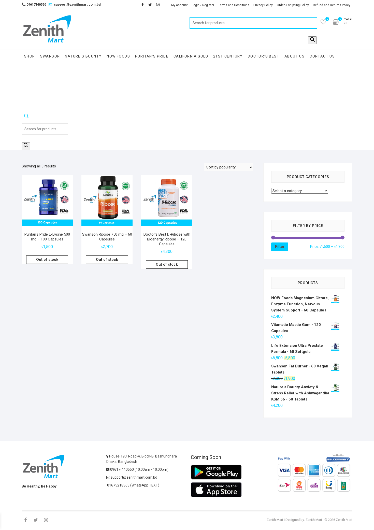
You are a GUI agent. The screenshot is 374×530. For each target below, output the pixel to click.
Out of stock (47, 259)
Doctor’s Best (263, 56)
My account (179, 5)
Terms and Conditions (233, 5)
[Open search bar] (45, 117)
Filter (279, 246)
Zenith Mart (275, 520)
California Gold (191, 56)
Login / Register (203, 5)
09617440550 (34, 4)
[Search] (312, 40)
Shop (29, 56)
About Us (294, 56)
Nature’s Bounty (83, 56)
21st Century (228, 56)
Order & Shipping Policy (293, 5)
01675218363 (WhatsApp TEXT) (132, 485)
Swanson (50, 56)
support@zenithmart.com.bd (77, 4)
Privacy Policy (263, 5)
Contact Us (322, 56)
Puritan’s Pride (151, 56)
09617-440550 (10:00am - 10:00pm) (138, 469)
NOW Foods (118, 56)
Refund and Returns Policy (331, 5)
